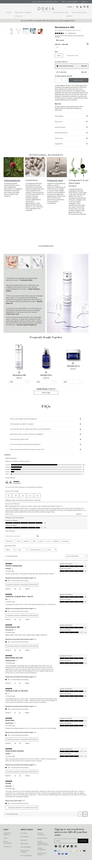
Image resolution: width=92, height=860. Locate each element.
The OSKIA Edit (26, 847)
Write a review (60, 40)
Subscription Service (42, 854)
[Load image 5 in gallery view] (40, 31)
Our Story (24, 833)
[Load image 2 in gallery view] (18, 31)
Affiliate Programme (42, 849)
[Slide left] (6, 31)
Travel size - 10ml (73, 56)
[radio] (71, 66)
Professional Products (25, 851)
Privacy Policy (42, 838)
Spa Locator (25, 843)
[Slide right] (46, 31)
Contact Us (7, 846)
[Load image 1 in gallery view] (11, 31)
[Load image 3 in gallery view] (25, 31)
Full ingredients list (46, 246)
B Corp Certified (26, 855)
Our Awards (25, 836)
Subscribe (83, 841)
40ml (59, 55)
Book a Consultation (8, 842)
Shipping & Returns (7, 833)
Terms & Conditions (41, 833)
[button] (9, 13)
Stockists (24, 840)
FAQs (5, 838)
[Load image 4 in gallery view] (33, 31)
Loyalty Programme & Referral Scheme (43, 843)
